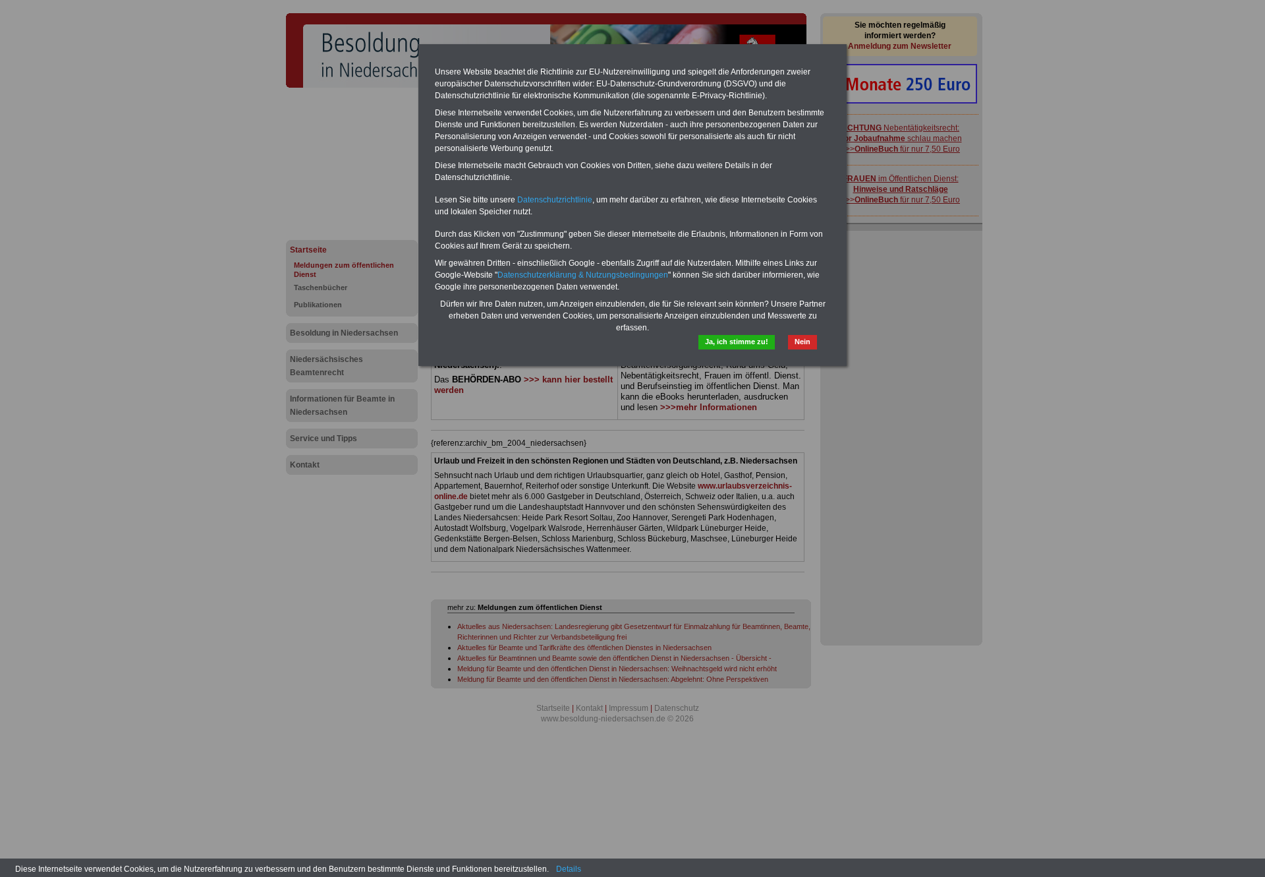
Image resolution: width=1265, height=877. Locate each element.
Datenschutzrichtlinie (554, 199)
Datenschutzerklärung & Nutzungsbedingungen (582, 275)
